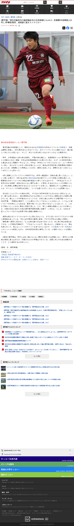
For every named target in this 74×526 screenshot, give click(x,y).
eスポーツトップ (30, 500)
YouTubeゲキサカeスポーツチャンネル (26, 494)
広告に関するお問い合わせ (8, 513)
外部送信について (57, 511)
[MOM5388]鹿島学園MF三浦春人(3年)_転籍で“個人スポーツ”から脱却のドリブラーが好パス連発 (36, 337)
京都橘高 (40, 147)
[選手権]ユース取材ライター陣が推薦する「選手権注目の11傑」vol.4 (26, 307)
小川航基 (54, 227)
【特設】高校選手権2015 (10, 255)
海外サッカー (25, 482)
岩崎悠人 (63, 147)
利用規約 (36, 511)
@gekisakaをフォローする (12, 450)
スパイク (31, 482)
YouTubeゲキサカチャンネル (9, 494)
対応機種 (4, 511)
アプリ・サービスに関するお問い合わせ (41, 513)
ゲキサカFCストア (6, 506)
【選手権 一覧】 (13, 25)
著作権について (12, 511)
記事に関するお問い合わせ (23, 513)
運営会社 (20, 511)
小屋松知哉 (31, 178)
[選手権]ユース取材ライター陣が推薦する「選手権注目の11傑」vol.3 (26, 315)
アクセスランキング (17, 506)
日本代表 (4, 482)
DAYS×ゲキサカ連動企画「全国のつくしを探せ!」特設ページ (25, 260)
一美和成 (66, 227)
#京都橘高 (4, 296)
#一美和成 (23, 296)
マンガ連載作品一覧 (19, 500)
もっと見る (37, 356)
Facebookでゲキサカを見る (12, 454)
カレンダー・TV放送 (28, 506)
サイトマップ (28, 511)
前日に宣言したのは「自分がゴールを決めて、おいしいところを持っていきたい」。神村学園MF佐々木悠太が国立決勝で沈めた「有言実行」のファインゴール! (38, 350)
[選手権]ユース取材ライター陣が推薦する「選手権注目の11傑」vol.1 (26, 322)
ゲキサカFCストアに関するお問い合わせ (11, 515)
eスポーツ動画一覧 (52, 500)
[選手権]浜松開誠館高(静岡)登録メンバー (18, 341)
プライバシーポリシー (45, 511)
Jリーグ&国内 (11, 482)
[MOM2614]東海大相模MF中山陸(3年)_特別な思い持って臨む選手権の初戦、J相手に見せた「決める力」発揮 (39, 345)
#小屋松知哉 (13, 296)
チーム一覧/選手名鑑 (39, 506)
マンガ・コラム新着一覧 (8, 500)
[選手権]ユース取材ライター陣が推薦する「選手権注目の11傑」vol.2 (26, 319)
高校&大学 (17, 482)
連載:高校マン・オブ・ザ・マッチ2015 (16, 257)
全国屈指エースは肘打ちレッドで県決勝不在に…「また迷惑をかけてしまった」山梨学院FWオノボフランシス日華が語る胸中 (38, 333)
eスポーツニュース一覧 (40, 500)
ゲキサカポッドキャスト (42, 494)
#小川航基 (32, 296)
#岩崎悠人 (40, 296)
